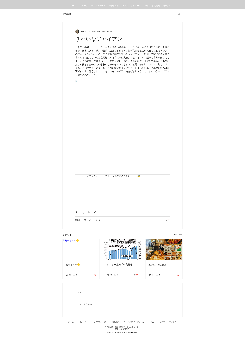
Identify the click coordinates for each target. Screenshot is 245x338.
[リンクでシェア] (95, 212)
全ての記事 (67, 14)
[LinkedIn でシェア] (89, 212)
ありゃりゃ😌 (73, 264)
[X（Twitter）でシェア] (83, 212)
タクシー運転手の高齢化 (119, 264)
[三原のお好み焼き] (163, 249)
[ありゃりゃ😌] (81, 249)
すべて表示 (178, 234)
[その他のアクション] (168, 31)
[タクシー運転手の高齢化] (122, 249)
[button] (179, 14)
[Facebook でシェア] (76, 212)
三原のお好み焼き (158, 264)
